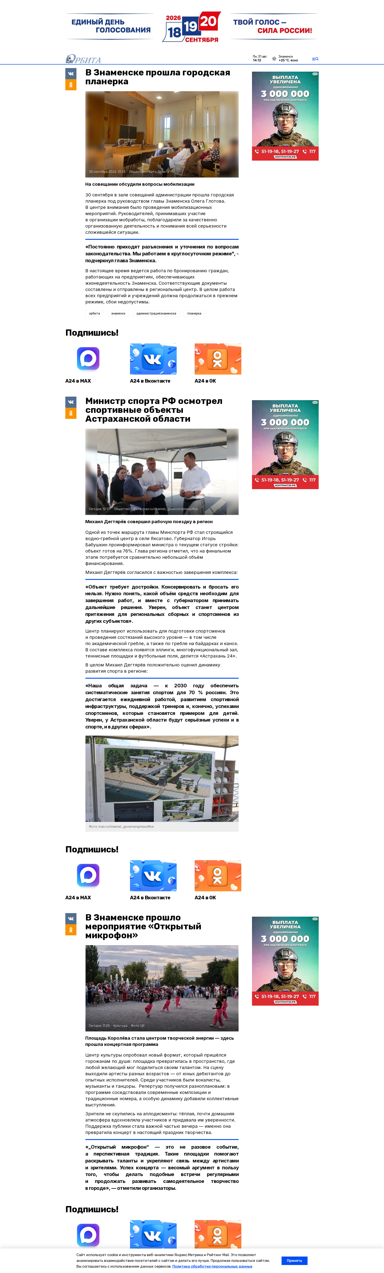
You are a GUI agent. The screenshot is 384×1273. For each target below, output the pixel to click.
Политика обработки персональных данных (212, 1266)
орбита (94, 313)
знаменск (118, 313)
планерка (194, 313)
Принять (294, 1261)
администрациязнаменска (156, 313)
